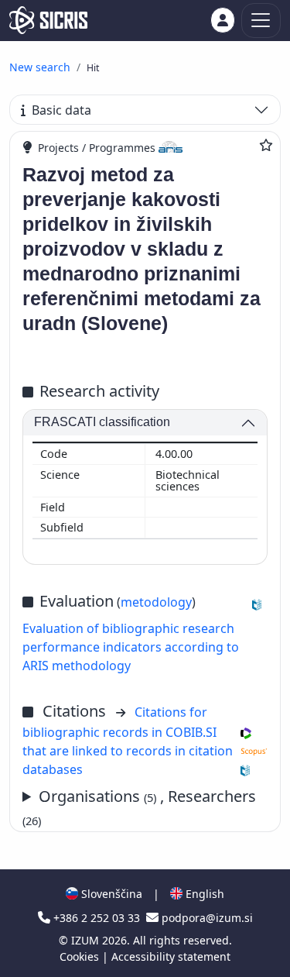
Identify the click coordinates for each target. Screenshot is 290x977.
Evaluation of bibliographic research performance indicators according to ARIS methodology (130, 647)
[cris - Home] (48, 20)
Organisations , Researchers (139, 807)
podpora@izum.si (206, 917)
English (203, 893)
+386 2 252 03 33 (96, 917)
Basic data (61, 110)
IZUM (86, 940)
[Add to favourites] (266, 145)
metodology (156, 602)
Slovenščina (110, 893)
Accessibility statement (170, 956)
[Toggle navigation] (261, 20)
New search (39, 67)
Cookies (81, 956)
